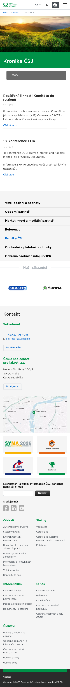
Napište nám (13, 348)
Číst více (9, 125)
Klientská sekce (46, 5)
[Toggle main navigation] (64, 4)
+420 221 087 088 (17, 335)
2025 (14, 75)
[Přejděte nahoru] (62, 679)
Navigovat (12, 387)
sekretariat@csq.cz (18, 339)
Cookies (7, 677)
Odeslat (42, 493)
